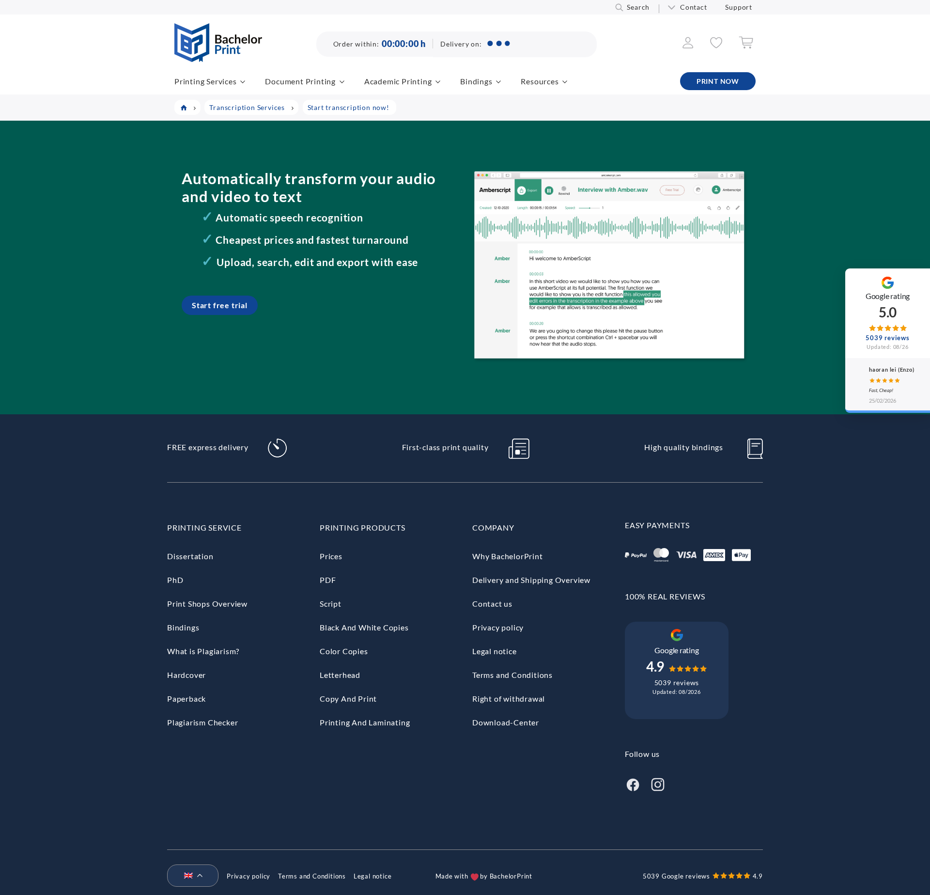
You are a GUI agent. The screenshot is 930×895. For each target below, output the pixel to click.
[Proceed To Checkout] (746, 45)
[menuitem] (189, 876)
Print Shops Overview (207, 603)
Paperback (186, 698)
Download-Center (505, 722)
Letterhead (340, 674)
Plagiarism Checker (202, 722)
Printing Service (204, 527)
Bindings (476, 81)
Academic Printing (398, 81)
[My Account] (688, 45)
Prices (331, 556)
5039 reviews (676, 682)
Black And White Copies (364, 627)
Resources (539, 81)
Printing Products (362, 527)
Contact (693, 7)
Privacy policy (498, 627)
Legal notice (494, 651)
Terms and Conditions (512, 674)
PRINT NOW (718, 81)
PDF (328, 579)
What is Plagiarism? (203, 651)
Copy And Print (348, 698)
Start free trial (220, 305)
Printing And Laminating (365, 722)
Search (638, 7)
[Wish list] (716, 45)
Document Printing (300, 81)
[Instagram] (658, 783)
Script (330, 603)
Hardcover (186, 674)
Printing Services (205, 81)
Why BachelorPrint (507, 556)
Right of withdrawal (508, 698)
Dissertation (190, 556)
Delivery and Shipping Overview (531, 579)
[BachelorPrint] (218, 58)
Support (738, 7)
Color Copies (344, 651)
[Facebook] (632, 783)
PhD (175, 579)
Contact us (492, 603)
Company (493, 527)
